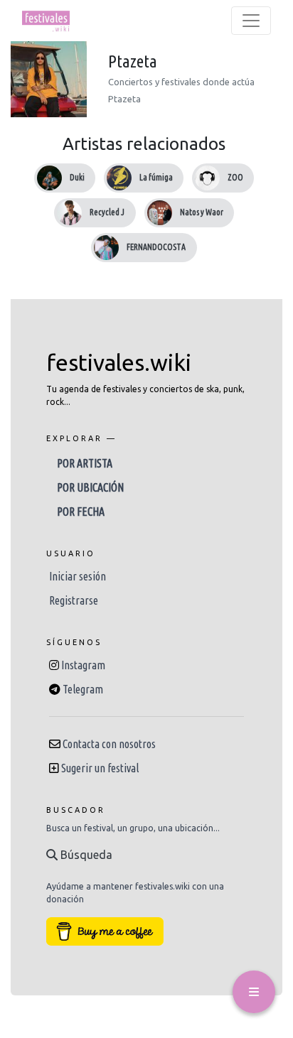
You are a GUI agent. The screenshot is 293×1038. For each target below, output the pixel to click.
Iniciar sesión (77, 576)
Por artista (84, 463)
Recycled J (107, 212)
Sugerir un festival (100, 768)
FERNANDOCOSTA (156, 247)
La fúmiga (156, 177)
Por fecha (81, 511)
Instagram (83, 665)
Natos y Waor (201, 212)
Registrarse (73, 600)
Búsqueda (85, 854)
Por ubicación (90, 487)
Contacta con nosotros (109, 743)
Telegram (83, 689)
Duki (77, 177)
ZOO (235, 177)
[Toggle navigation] (251, 20)
